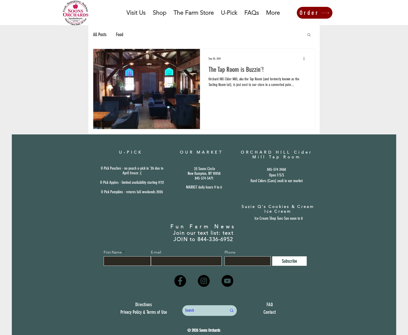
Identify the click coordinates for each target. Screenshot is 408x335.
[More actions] (305, 58)
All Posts (99, 34)
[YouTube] (227, 281)
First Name (113, 252)
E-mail (156, 252)
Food (119, 34)
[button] (309, 35)
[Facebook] (180, 281)
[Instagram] (204, 281)
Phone (230, 252)
